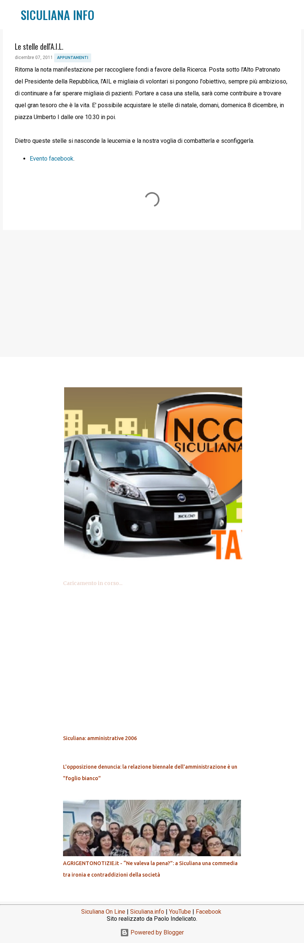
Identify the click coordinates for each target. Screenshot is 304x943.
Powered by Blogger (156, 932)
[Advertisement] (152, 293)
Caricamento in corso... (92, 583)
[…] (155, 564)
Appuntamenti (72, 57)
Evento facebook (51, 158)
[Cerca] (104, 15)
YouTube (180, 911)
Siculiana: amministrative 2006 (100, 738)
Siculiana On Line (103, 911)
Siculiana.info (147, 911)
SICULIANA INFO (58, 14)
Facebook (208, 911)
